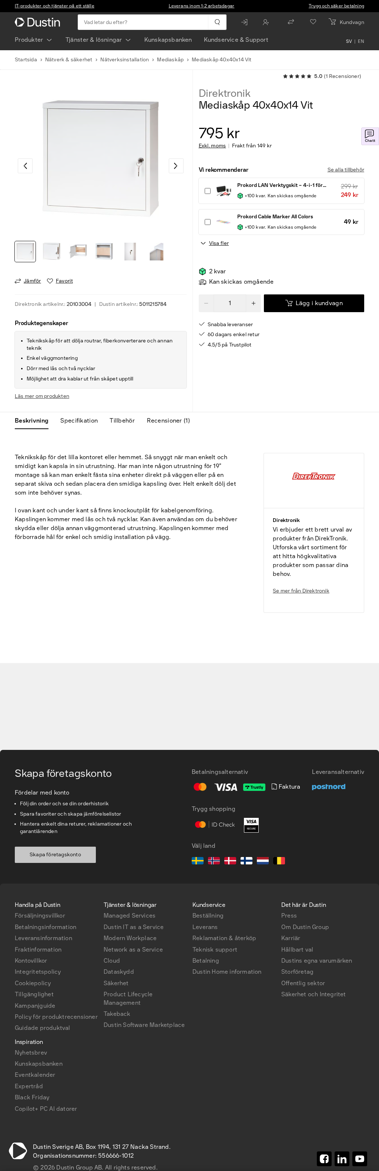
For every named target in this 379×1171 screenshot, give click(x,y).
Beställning (208, 915)
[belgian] (279, 862)
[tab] (34, 420)
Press (289, 915)
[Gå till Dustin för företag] (39, 22)
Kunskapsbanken (168, 39)
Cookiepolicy (33, 983)
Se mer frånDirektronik (301, 591)
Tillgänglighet (34, 994)
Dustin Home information (227, 971)
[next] (176, 165)
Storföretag (297, 971)
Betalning (205, 960)
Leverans (205, 927)
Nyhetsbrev (31, 1052)
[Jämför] (291, 22)
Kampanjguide (35, 1005)
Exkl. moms (212, 145)
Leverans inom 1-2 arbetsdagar (202, 5)
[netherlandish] (263, 862)
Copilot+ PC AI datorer (46, 1108)
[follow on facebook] (324, 1158)
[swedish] (198, 862)
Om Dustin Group (305, 927)
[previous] (25, 165)
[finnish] (246, 862)
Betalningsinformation (45, 927)
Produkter (29, 39)
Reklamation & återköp (224, 938)
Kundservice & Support (236, 39)
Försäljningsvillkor (40, 915)
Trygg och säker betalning (336, 5)
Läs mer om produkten (42, 396)
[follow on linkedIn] (342, 1158)
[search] (217, 22)
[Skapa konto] (267, 22)
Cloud (112, 960)
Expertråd (29, 1086)
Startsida (26, 60)
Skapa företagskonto (55, 854)
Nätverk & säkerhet (69, 60)
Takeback (117, 1013)
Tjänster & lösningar (94, 39)
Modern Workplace (130, 938)
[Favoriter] (313, 22)
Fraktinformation (38, 949)
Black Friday (32, 1097)
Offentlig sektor (303, 983)
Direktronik (225, 93)
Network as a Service (133, 949)
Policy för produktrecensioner (56, 1016)
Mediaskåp (170, 60)
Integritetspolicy (38, 971)
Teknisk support (214, 949)
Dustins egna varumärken (316, 960)
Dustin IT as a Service (134, 927)
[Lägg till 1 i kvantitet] (253, 303)
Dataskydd (119, 971)
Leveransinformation (43, 938)
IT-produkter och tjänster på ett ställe (54, 5)
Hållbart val (297, 949)
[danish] (230, 862)
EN (361, 41)
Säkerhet (116, 983)
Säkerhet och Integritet (313, 994)
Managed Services (129, 915)
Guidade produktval (42, 1027)
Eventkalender (35, 1074)
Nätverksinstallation (124, 60)
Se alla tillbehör (346, 170)
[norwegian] (214, 862)
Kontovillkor (31, 960)
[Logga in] (246, 22)
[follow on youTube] (359, 1158)
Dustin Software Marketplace (144, 1024)
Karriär (290, 938)
